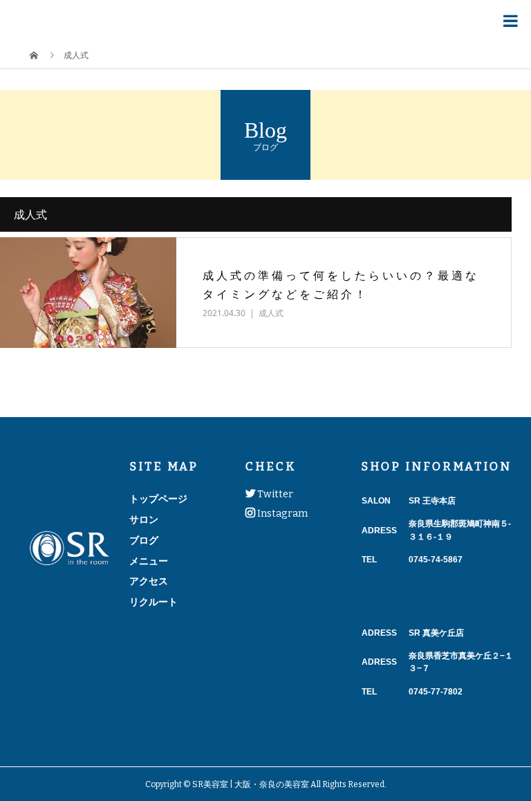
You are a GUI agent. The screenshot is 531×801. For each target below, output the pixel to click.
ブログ (143, 540)
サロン (143, 519)
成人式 (271, 313)
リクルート (153, 601)
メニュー (148, 561)
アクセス (148, 581)
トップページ (158, 498)
